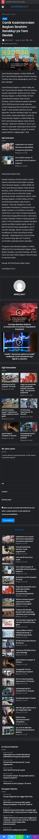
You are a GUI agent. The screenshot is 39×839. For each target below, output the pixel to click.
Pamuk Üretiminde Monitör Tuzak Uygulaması (23, 549)
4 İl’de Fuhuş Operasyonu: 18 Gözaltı (26, 412)
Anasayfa (7, 14)
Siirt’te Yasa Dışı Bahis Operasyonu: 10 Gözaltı (25, 680)
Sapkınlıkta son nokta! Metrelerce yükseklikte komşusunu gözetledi (24, 147)
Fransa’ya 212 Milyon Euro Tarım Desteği (26, 651)
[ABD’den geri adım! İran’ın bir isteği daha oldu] (8, 711)
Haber (13, 14)
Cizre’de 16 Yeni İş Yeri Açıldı (15, 2)
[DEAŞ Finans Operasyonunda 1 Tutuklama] (8, 720)
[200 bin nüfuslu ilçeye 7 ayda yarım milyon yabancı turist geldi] (10, 403)
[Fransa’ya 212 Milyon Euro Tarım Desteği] (8, 653)
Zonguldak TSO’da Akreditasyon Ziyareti (24, 670)
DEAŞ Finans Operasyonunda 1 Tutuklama (23, 719)
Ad (3, 483)
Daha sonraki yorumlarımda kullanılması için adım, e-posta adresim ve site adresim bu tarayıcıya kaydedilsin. (18, 511)
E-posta (5, 491)
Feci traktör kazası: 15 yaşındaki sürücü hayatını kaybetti (25, 160)
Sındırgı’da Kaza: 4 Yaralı (26, 698)
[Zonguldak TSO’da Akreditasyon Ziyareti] (8, 672)
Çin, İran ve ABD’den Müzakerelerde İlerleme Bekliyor (25, 730)
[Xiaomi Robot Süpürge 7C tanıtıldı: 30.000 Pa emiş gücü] (8, 623)
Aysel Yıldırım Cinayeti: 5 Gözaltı (9, 435)
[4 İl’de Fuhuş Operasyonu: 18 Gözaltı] (28, 403)
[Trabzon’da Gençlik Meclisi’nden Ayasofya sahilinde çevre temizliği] (8, 613)
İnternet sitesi (6, 500)
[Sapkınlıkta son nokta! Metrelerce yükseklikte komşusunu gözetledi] (8, 147)
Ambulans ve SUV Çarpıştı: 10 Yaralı (8, 385)
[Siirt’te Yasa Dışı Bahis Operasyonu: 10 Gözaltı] (8, 682)
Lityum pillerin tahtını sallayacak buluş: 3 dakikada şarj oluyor (24, 632)
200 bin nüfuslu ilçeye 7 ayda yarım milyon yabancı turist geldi (10, 413)
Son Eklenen (19, 530)
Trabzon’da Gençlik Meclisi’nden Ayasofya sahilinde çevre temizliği (25, 612)
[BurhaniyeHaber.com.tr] (19, 6)
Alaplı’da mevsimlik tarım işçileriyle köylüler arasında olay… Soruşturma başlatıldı (28, 388)
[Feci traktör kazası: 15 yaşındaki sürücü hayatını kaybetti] (8, 160)
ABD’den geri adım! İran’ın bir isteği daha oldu (26, 709)
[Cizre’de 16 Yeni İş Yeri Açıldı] (8, 560)
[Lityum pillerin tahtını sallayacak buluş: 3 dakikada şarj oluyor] (8, 633)
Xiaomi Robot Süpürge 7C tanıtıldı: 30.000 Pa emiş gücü (26, 622)
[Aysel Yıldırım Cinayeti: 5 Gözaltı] (10, 427)
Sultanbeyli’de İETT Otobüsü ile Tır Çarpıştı (27, 436)
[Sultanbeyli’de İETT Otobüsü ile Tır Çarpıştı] (28, 427)
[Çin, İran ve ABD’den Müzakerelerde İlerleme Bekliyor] (8, 731)
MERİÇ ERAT (9, 40)
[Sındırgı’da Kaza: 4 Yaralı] (8, 701)
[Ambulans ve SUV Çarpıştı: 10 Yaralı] (10, 377)
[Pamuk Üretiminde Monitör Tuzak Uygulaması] (8, 550)
